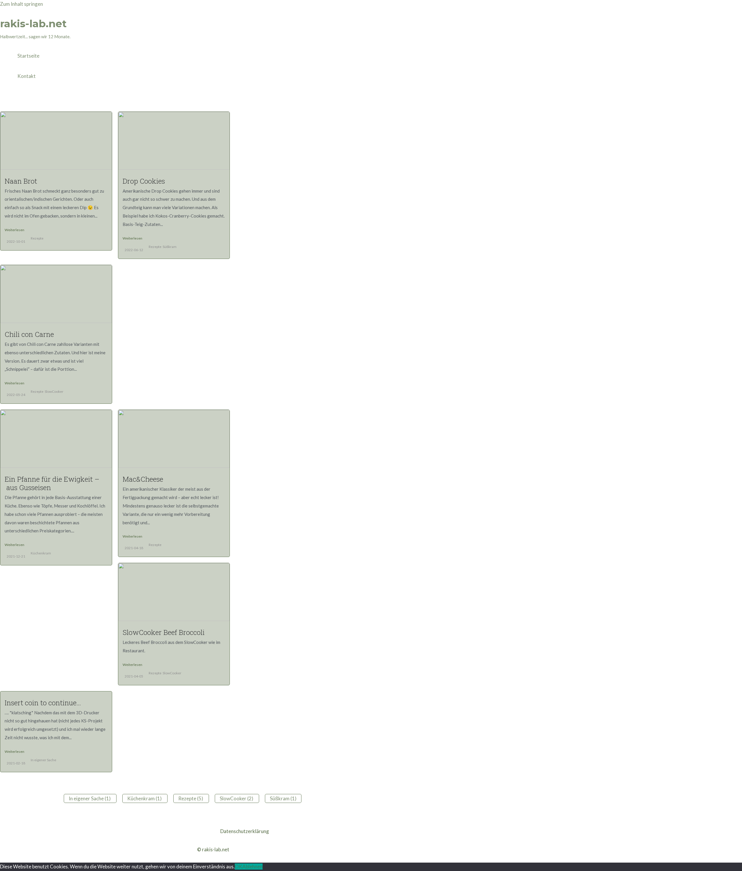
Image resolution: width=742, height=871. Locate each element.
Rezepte (37, 238)
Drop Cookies (144, 181)
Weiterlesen (14, 230)
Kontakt (26, 76)
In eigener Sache (43, 760)
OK (238, 866)
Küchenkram (41, 553)
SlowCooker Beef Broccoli (164, 632)
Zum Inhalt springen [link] (21, 4)
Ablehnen (252, 866)
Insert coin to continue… (43, 702)
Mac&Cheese (143, 479)
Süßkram (170, 246)
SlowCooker (54, 391)
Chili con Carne (29, 334)
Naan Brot (21, 181)
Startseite (28, 56)
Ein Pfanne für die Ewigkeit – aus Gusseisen (52, 483)
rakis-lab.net (33, 23)
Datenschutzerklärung (244, 831)
